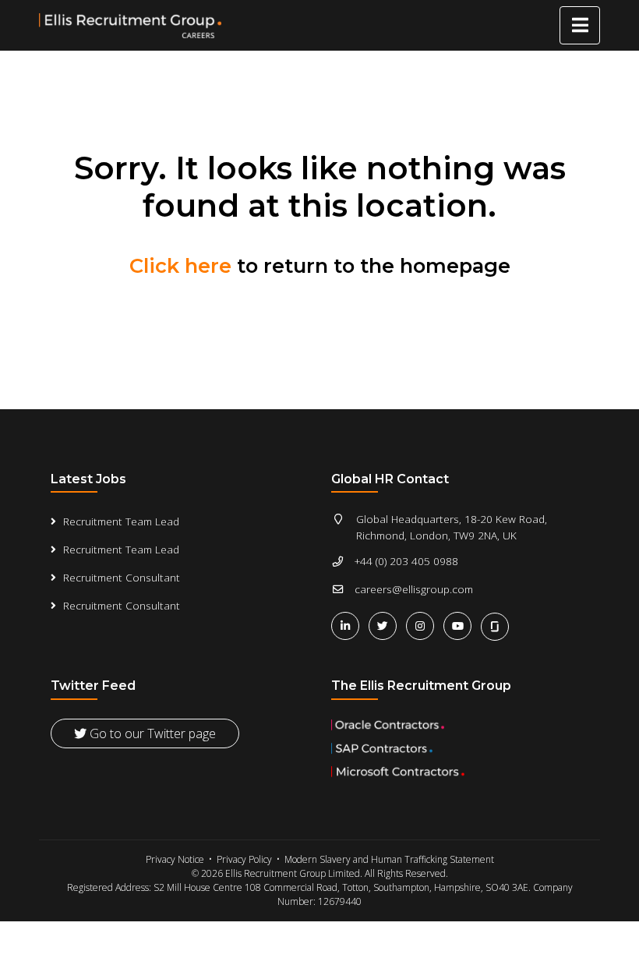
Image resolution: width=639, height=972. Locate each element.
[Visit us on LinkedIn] (348, 625)
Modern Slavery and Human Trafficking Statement (389, 859)
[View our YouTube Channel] (460, 625)
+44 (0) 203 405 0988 (406, 560)
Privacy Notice (175, 859)
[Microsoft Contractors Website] (459, 771)
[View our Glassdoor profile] (496, 625)
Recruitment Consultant (121, 577)
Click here (180, 265)
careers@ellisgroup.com (414, 588)
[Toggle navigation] (580, 25)
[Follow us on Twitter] (386, 625)
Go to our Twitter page (151, 733)
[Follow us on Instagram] (423, 625)
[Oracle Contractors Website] (459, 725)
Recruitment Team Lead (121, 521)
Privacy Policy (244, 859)
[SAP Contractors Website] (459, 748)
